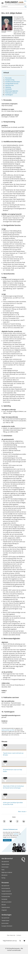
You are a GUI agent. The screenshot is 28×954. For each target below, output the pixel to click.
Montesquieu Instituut (19, 4)
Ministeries (4, 875)
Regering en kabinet (7, 872)
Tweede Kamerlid (6, 891)
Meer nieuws (22, 811)
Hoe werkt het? (5, 885)
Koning (3, 878)
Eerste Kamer (5, 867)
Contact (18, 935)
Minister (4, 904)
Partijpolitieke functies (11, 83)
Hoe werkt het (5, 861)
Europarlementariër (7, 894)
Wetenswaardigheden (11, 91)
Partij (3, 869)
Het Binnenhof (7, 858)
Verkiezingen (6, 915)
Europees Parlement (7, 926)
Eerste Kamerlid (6, 888)
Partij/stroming (9, 80)
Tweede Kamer (5, 864)
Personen (5, 882)
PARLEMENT (14, 2)
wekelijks (16, 834)
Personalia (8, 78)
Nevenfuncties (9, 85)
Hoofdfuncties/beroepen (12, 82)
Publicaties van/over (11, 93)
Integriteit (4, 910)
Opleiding (8, 87)
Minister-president (6, 902)
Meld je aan (7, 840)
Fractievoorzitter (6, 896)
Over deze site (11, 935)
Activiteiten (8, 89)
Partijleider (4, 899)
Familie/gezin (9, 95)
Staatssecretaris (6, 907)
